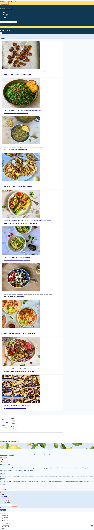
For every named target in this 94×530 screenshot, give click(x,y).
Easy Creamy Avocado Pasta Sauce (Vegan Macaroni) (17, 260)
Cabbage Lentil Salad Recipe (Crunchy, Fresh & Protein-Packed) (20, 371)
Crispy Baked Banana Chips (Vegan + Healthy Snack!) (17, 74)
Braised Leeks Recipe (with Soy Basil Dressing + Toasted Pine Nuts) (21, 223)
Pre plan (32, 71)
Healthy (28, 71)
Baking (15, 71)
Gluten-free (24, 71)
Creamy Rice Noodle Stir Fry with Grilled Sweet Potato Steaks (19, 333)
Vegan (39, 71)
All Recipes (11, 71)
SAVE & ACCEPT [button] (3, 484)
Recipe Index (5, 14)
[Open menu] (1, 33)
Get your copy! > (8, 26)
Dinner (10, 147)
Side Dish (34, 110)
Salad (30, 110)
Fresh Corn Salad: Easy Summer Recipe (14, 296)
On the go (17, 110)
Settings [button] (1, 457)
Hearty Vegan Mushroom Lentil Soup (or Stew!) (15, 149)
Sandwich (29, 183)
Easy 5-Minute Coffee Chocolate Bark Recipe (15, 408)
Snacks (35, 71)
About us (4, 17)
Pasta (21, 257)
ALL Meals (5, 15)
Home (4, 12)
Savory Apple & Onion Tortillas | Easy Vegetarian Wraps (18, 186)
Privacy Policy (7, 502)
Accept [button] (5, 457)
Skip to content (3, 509)
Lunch (13, 110)
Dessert (19, 71)
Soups (33, 147)
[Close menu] (0, 492)
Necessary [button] (2, 471)
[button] (3, 510)
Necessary (3, 473)
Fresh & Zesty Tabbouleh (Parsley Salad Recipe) (16, 113)
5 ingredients (6, 71)
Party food (26, 110)
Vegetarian (43, 71)
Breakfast (14, 418)
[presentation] (32, 55)
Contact (3, 425)
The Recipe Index (4, 4)
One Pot (21, 110)
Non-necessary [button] (3, 478)
